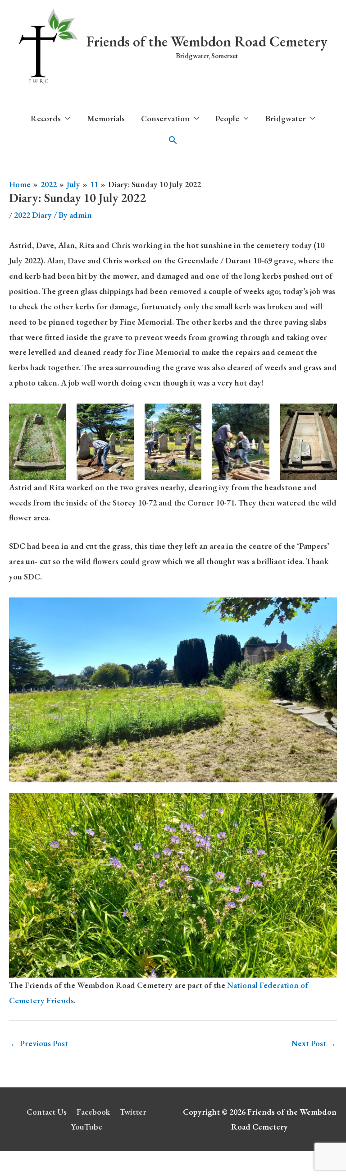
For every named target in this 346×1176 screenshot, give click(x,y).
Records (46, 118)
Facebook (93, 1112)
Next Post (313, 1043)
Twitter (133, 1112)
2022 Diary (33, 215)
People (227, 118)
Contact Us (47, 1112)
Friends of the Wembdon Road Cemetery (207, 41)
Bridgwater (285, 118)
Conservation (165, 118)
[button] (173, 140)
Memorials (106, 118)
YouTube (86, 1126)
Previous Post (39, 1043)
